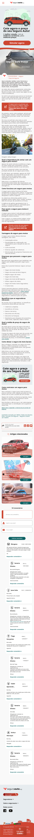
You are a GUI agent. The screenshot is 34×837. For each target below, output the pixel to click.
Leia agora (25, 456)
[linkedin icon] (25, 426)
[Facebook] (4, 812)
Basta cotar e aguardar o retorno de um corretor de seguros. (16, 408)
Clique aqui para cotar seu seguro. (18, 108)
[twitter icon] (31, 426)
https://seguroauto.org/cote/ (17, 621)
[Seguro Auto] (4, 76)
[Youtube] (10, 811)
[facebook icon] (28, 426)
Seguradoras (11, 502)
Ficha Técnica (11, 455)
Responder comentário (13, 556)
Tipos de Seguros (14, 78)
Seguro (21, 76)
